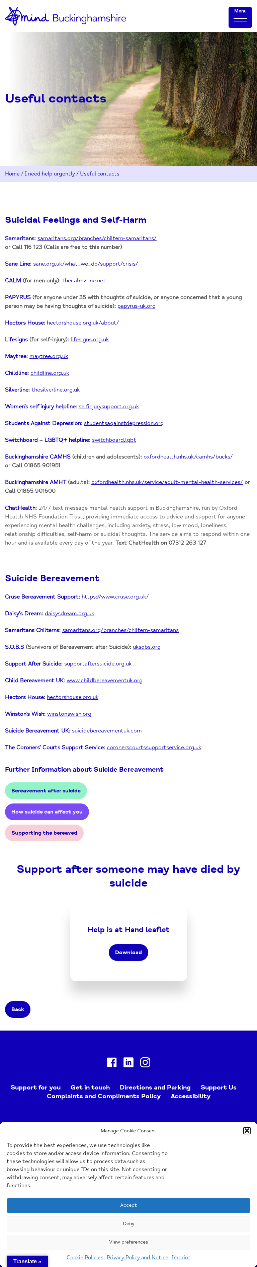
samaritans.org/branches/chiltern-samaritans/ (97, 238)
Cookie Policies (85, 1257)
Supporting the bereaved (44, 833)
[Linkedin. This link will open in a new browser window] (128, 1063)
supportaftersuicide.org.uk (98, 663)
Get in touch (90, 1087)
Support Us (219, 1087)
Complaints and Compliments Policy (104, 1096)
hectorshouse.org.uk (72, 697)
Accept (128, 1205)
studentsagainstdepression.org (124, 423)
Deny (128, 1223)
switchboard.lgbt (114, 439)
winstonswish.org (69, 713)
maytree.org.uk (48, 356)
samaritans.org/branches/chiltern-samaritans (120, 630)
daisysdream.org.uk (69, 613)
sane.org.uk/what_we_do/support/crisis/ (85, 263)
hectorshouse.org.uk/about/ (83, 322)
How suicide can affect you (47, 811)
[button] (247, 1130)
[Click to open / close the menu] (240, 19)
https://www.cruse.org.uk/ (115, 596)
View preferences (128, 1242)
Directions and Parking (155, 1087)
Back (17, 1009)
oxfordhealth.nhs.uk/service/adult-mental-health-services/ (167, 482)
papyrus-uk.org (136, 305)
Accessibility (190, 1096)
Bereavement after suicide (46, 790)
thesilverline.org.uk (55, 389)
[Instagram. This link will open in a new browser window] (145, 1063)
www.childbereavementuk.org (105, 680)
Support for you (36, 1087)
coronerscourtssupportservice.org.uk (154, 747)
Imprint (181, 1257)
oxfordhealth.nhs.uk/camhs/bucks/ (188, 456)
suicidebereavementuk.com (107, 730)
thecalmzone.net (84, 280)
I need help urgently (50, 173)
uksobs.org (147, 646)
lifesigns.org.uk (90, 339)
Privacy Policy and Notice (137, 1257)
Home (12, 173)
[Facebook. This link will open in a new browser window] (112, 1063)
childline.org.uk (49, 372)
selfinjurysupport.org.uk (109, 406)
